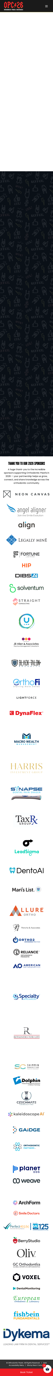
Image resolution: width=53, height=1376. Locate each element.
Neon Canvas (38, 1365)
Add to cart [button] (16, 403)
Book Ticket (26, 1372)
